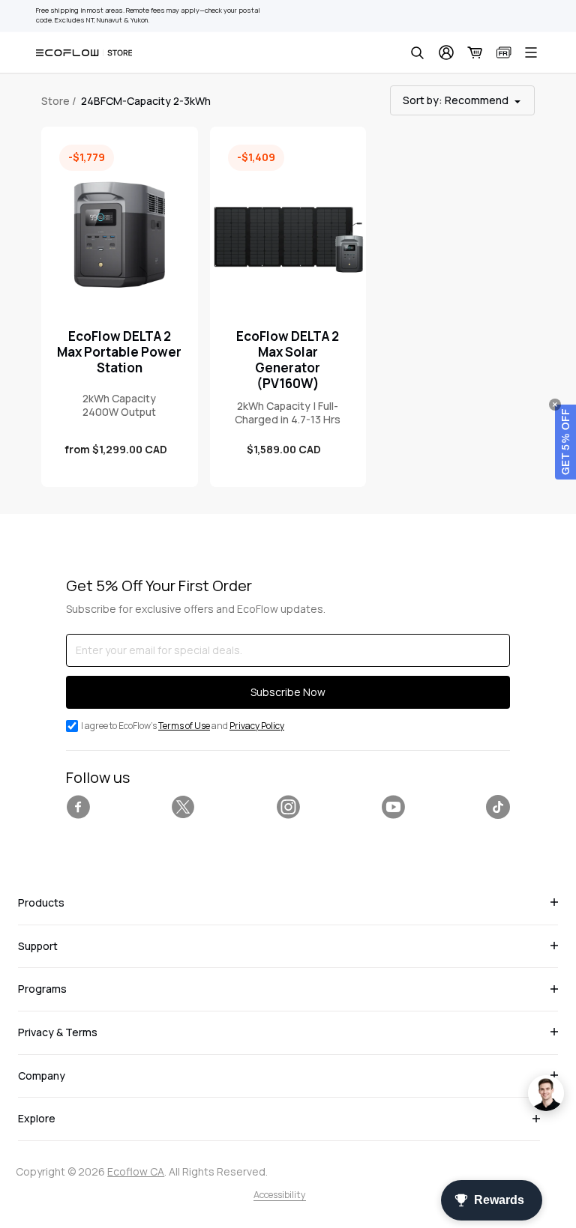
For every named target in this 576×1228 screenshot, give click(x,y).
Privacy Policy (257, 725)
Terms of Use (184, 725)
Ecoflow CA (135, 1171)
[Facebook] (78, 807)
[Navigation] (531, 52)
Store (55, 101)
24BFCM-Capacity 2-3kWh (146, 101)
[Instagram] (288, 807)
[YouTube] (393, 807)
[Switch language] (504, 52)
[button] (565, 442)
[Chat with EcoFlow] (546, 1093)
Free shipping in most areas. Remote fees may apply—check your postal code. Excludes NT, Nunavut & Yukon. (148, 15)
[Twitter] (183, 807)
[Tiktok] (498, 807)
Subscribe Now (288, 692)
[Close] (555, 405)
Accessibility (280, 1194)
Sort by (455, 100)
